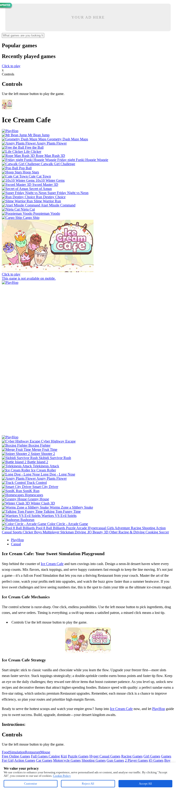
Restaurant (32, 752)
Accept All (145, 783)
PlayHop (17, 540)
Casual (16, 544)
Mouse (45, 752)
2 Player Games (136, 760)
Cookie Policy (62, 775)
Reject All (88, 783)
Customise (30, 783)
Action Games (24, 760)
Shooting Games (94, 760)
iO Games (156, 760)
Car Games (44, 760)
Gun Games (115, 760)
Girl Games (151, 756)
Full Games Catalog (45, 756)
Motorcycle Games (67, 760)
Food (5, 752)
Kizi (64, 756)
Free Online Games (16, 756)
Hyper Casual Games (104, 756)
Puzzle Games (78, 756)
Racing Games (132, 756)
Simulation (17, 752)
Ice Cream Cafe (52, 564)
